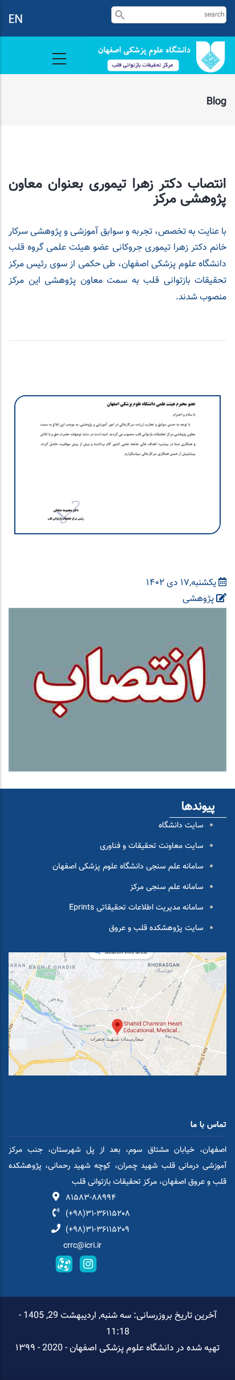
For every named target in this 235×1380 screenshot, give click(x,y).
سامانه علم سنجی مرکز (167, 887)
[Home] (156, 56)
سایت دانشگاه (181, 825)
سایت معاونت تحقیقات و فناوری (152, 846)
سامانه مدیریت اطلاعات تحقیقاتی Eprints (136, 908)
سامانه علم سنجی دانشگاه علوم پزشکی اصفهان (128, 867)
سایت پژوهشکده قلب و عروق (156, 928)
